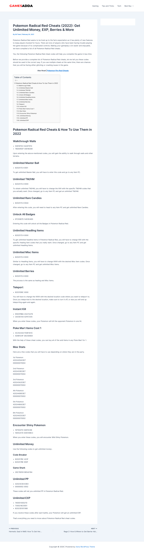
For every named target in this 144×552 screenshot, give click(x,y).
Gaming (95, 6)
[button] (132, 6)
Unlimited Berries (24, 102)
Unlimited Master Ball (26, 88)
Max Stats (23, 111)
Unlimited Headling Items (27, 97)
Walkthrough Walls (25, 85)
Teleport (21, 104)
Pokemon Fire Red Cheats (58, 71)
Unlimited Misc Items (25, 99)
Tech (119, 6)
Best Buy (127, 6)
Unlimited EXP (24, 120)
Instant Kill (23, 106)
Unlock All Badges (25, 95)
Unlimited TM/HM (24, 90)
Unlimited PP (24, 118)
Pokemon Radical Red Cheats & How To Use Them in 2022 (36, 83)
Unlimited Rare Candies (26, 92)
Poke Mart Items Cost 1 (26, 109)
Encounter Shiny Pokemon (28, 113)
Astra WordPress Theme (85, 547)
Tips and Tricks (108, 6)
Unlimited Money (25, 116)
